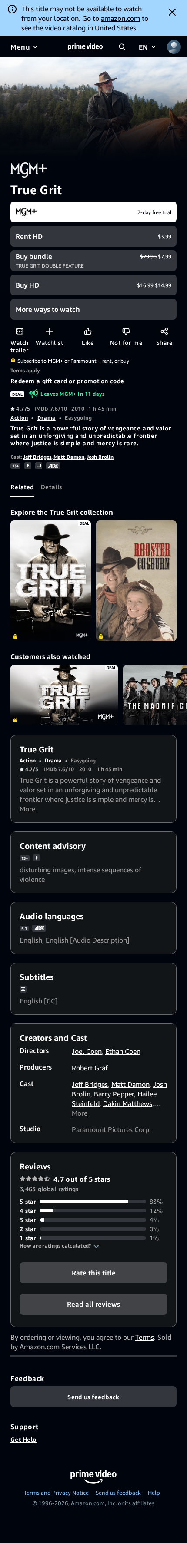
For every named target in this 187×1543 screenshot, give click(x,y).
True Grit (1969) (64, 695)
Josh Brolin (100, 457)
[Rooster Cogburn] (136, 580)
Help (154, 1492)
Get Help (23, 1439)
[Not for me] (126, 331)
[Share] (164, 331)
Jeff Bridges (37, 457)
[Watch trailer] (19, 331)
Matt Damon (68, 457)
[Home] (85, 46)
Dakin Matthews (127, 1103)
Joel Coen (87, 1051)
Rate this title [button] (94, 1272)
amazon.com (120, 18)
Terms (144, 1337)
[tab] (22, 486)
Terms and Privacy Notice (56, 1492)
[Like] (87, 331)
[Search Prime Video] (122, 47)
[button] (60, 1245)
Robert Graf (90, 1067)
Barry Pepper (114, 1093)
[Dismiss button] (172, 12)
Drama (46, 417)
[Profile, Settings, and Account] (174, 47)
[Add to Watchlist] (49, 331)
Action (19, 417)
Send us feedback (118, 1492)
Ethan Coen (122, 1051)
